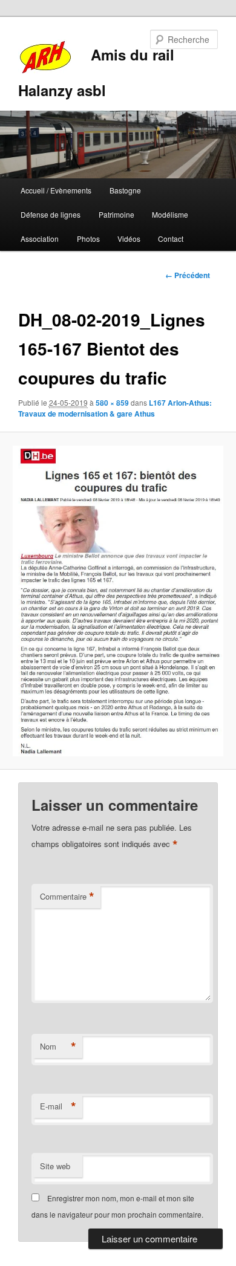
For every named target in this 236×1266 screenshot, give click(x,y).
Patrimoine (116, 214)
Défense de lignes (50, 214)
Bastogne (125, 190)
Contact (170, 238)
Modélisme (170, 214)
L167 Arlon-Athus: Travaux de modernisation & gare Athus (115, 408)
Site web (55, 1166)
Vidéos (128, 238)
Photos (88, 238)
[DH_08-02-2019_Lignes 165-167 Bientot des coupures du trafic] (118, 601)
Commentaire (67, 896)
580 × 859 (112, 402)
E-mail (58, 1106)
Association (40, 238)
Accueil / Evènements (56, 190)
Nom (58, 1046)
